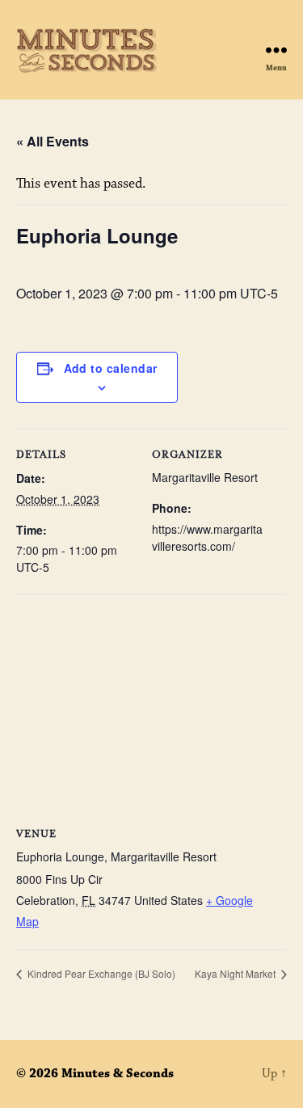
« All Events (52, 141)
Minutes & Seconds (117, 1073)
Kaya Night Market (236, 973)
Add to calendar (111, 368)
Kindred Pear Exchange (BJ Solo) (100, 973)
